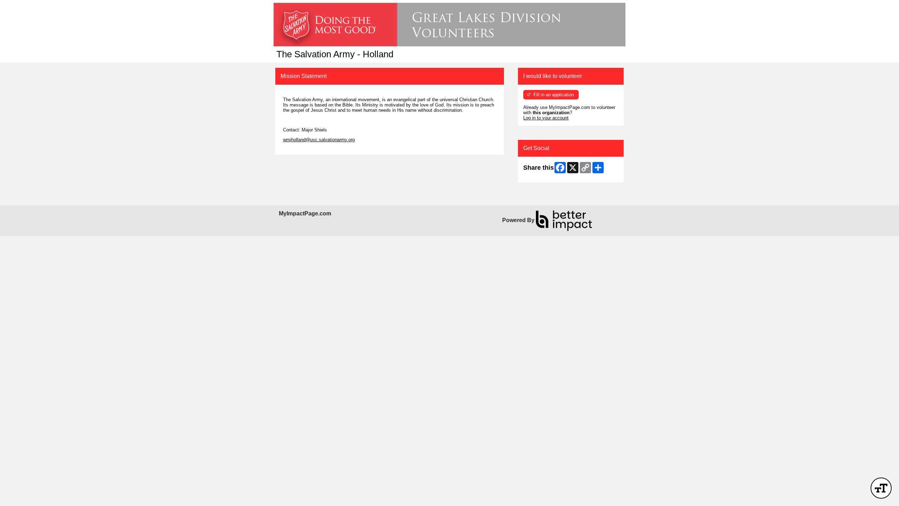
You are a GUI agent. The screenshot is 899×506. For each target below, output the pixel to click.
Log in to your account (546, 118)
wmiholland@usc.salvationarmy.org (319, 139)
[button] (881, 488)
